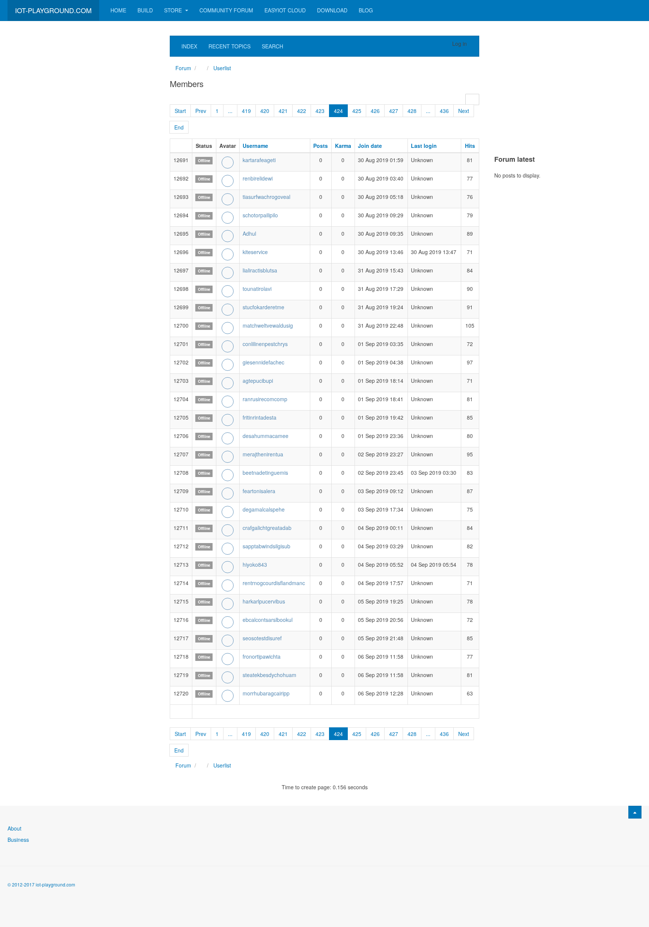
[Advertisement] (64, 148)
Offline (204, 160)
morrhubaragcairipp (266, 693)
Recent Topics (229, 46)
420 (264, 110)
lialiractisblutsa (260, 270)
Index (189, 46)
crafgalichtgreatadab (267, 527)
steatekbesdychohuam (269, 675)
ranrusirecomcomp (265, 399)
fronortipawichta (262, 656)
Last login (424, 145)
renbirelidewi (258, 178)
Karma (343, 145)
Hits (470, 145)
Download (332, 10)
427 (393, 110)
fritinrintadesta (259, 417)
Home (118, 10)
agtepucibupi (258, 380)
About (14, 828)
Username (255, 145)
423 (319, 110)
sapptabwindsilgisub (266, 546)
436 (444, 110)
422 (301, 110)
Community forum (226, 10)
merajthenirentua (263, 454)
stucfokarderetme (263, 307)
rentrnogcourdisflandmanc (274, 583)
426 (375, 110)
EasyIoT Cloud (285, 10)
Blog (366, 10)
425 (356, 110)
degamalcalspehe (264, 509)
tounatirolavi (257, 288)
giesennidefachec (263, 362)
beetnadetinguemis (265, 472)
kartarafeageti (259, 160)
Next (463, 110)
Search (272, 46)
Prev (200, 110)
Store (173, 10)
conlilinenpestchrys (265, 344)
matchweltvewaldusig (268, 325)
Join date (370, 145)
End (179, 127)
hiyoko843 (255, 564)
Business (18, 839)
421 (283, 110)
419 (246, 110)
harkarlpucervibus (264, 601)
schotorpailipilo (260, 215)
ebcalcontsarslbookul (268, 619)
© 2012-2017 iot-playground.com (41, 884)
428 (412, 110)
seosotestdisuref (262, 638)
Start (180, 110)
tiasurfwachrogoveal (266, 196)
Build (145, 10)
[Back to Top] (634, 812)
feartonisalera (259, 491)
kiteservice (255, 252)
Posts (320, 145)
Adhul (249, 233)
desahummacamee (265, 435)
